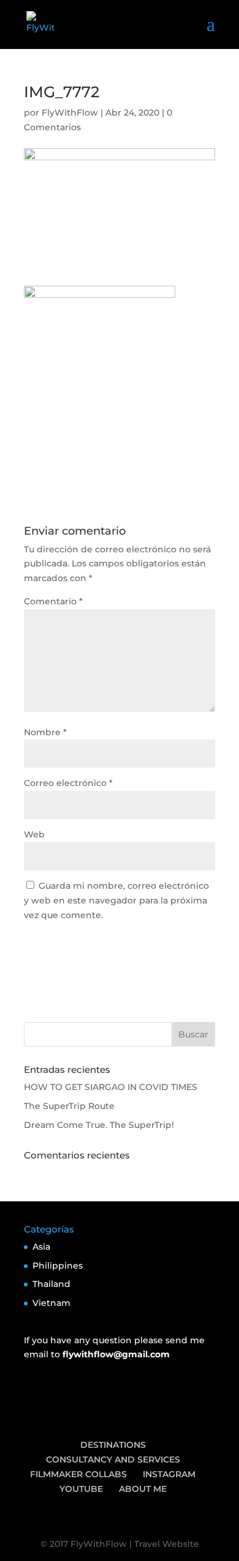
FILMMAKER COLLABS (78, 1474)
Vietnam (51, 1302)
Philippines (57, 1265)
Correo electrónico (68, 782)
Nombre (45, 732)
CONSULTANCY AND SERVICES (113, 1459)
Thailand (51, 1283)
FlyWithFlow (70, 112)
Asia (41, 1246)
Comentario (53, 601)
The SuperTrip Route (69, 1105)
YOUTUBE (81, 1488)
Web (34, 834)
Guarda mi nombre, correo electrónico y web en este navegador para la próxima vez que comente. (116, 900)
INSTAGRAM (169, 1474)
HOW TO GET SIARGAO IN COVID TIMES (110, 1086)
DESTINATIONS (113, 1444)
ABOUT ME (143, 1488)
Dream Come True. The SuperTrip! (99, 1124)
